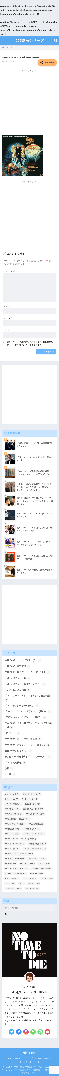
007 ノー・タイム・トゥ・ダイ (16, 869)
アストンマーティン (12, 878)
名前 (6, 306)
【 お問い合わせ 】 (29, 1062)
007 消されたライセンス (37, 844)
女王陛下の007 (24, 819)
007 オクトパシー (11, 839)
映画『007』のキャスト (18, 751)
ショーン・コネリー (12, 794)
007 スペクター (44, 864)
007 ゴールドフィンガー (14, 814)
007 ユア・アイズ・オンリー (33, 834)
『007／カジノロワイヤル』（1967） (25, 717)
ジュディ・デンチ (46, 878)
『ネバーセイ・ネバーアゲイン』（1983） (27, 711)
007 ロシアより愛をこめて (33, 809)
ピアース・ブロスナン (13, 804)
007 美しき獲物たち (28, 839)
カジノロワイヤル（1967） (41, 869)
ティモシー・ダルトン (29, 799)
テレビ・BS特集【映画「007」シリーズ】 (27, 756)
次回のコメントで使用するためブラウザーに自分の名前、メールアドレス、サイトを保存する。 (30, 343)
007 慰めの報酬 (10, 864)
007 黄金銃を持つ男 (12, 829)
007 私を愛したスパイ (31, 829)
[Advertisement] (29, 103)
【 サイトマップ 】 (14, 1058)
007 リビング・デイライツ (15, 844)
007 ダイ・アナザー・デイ (15, 859)
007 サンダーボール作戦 (35, 814)
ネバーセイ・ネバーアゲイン (15, 873)
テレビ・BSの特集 (36, 873)
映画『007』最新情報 (17, 666)
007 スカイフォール (27, 864)
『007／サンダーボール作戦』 (21, 705)
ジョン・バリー (34, 883)
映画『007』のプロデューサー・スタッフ (27, 745)
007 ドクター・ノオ (12, 809)
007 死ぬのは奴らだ (35, 824)
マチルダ (21, 883)
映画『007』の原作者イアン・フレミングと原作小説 (28, 725)
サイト (6, 330)
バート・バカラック (32, 888)
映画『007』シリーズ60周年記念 (22, 660)
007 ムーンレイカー (12, 834)
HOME (31, 1052)
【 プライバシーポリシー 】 (40, 1058)
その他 (9, 774)
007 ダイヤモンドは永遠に (15, 824)
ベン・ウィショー (29, 878)
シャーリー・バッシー (13, 888)
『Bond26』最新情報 (17, 690)
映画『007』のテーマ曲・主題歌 (22, 739)
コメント (9, 271)
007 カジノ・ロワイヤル (37, 859)
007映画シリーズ (30, 40)
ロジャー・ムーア (11, 799)
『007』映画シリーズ (17, 678)
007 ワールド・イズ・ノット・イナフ (19, 854)
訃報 (8, 768)
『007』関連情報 (15, 762)
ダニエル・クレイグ (32, 804)
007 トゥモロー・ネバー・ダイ (34, 849)
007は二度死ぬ (10, 819)
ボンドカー (12, 733)
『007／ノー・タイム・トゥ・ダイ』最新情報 (27, 697)
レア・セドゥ (10, 883)
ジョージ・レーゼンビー (32, 794)
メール (8, 318)
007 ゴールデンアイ (12, 849)
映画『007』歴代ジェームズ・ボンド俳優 (27, 672)
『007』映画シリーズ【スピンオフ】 (24, 684)
